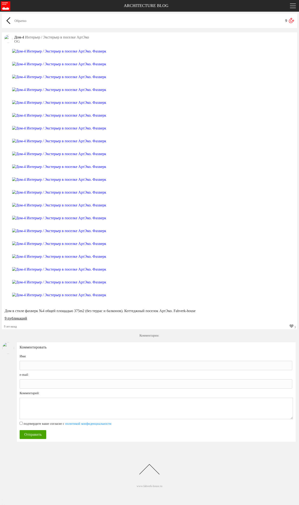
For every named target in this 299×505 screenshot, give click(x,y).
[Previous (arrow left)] (2, 504)
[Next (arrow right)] (4, 504)
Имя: (23, 356)
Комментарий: (30, 393)
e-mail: (24, 374)
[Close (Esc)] (2, 499)
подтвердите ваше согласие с (67, 423)
